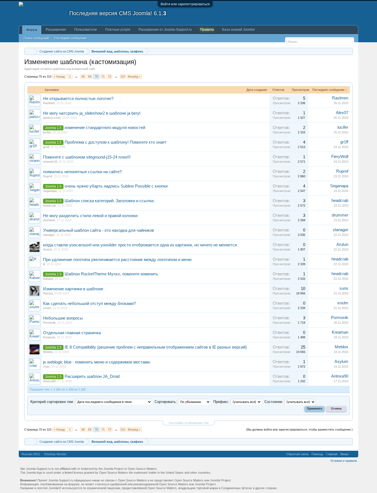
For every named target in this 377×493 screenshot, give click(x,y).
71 (103, 76)
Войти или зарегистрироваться (185, 4)
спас (46, 366)
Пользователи (85, 29)
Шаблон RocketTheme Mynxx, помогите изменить (111, 274)
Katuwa (48, 278)
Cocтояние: (273, 402)
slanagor (49, 234)
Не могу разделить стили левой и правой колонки (90, 215)
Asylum (341, 361)
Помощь (317, 454)
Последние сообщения (70, 38)
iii (44, 264)
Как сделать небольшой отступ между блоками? (89, 303)
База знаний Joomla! (238, 29)
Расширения (56, 29)
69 (89, 76)
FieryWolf (339, 156)
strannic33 (50, 161)
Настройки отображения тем (189, 423)
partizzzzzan (51, 117)
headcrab (49, 205)
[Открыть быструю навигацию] (349, 51)
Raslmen (49, 103)
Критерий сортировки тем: (52, 402)
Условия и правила (343, 460)
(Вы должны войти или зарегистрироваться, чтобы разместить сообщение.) (299, 429)
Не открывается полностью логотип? (78, 98)
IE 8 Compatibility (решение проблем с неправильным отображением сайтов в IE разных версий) (156, 347)
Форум (31, 30)
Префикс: (221, 402)
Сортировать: (166, 402)
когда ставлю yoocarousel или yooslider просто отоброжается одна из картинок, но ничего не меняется (140, 245)
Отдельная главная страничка (72, 333)
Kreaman (49, 337)
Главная (332, 454)
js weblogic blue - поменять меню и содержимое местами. (97, 362)
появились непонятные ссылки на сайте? (82, 172)
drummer (49, 220)
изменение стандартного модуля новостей (105, 127)
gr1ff (46, 147)
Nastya (48, 293)
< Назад (59, 76)
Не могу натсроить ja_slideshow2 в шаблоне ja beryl (91, 113)
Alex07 (342, 112)
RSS (353, 454)
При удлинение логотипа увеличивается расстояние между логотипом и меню (117, 259)
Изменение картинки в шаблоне (73, 289)
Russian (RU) (31, 454)
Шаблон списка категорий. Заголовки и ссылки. (110, 201)
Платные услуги (117, 29)
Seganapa (50, 191)
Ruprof (47, 176)
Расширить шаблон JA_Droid (92, 376)
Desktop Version (55, 454)
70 (96, 76)
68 (83, 76)
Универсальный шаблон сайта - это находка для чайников (98, 230)
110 (122, 76)
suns (343, 288)
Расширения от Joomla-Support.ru (165, 29)
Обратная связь (297, 454)
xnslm (47, 308)
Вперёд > (134, 76)
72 (109, 76)
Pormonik (49, 322)
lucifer (47, 132)
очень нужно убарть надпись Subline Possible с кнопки (116, 186)
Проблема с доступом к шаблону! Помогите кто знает (115, 142)
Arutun (47, 249)
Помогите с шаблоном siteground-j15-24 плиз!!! (87, 157)
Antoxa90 (49, 381)
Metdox (48, 352)
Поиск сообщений (36, 38)
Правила (207, 29)
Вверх (344, 454)
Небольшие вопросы (63, 318)
